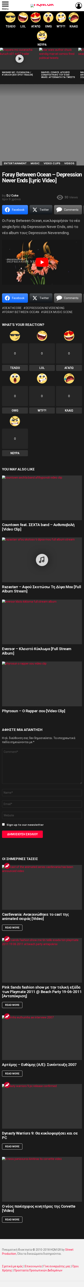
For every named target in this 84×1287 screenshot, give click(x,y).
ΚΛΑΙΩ (74, 26)
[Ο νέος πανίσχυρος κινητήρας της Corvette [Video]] (42, 1179)
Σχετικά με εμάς (12, 1266)
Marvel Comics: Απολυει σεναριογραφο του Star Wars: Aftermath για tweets (58, 75)
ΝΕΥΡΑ (42, 44)
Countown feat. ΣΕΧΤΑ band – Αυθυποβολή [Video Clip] (38, 526)
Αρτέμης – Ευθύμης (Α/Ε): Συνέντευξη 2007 (39, 1064)
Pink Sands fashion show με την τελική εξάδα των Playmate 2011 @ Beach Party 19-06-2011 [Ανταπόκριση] (42, 991)
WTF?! (61, 26)
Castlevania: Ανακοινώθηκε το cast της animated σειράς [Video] (35, 916)
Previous (2, 64)
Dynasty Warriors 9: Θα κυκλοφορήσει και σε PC (40, 1135)
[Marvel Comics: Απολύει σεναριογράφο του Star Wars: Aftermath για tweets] (58, 59)
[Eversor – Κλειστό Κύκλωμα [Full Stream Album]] (42, 622)
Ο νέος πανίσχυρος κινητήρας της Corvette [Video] (38, 1208)
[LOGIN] (78, 6)
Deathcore (13, 308)
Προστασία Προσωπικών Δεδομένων (38, 1270)
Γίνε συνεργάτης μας (57, 1266)
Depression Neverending (45, 308)
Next (82, 64)
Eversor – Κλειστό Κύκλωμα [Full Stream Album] (36, 650)
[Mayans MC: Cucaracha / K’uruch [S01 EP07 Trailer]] (19, 59)
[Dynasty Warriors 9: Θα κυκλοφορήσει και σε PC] (42, 1106)
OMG (48, 26)
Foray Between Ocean (21, 312)
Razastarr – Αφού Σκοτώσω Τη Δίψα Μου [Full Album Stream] (41, 589)
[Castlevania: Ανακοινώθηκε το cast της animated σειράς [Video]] (42, 887)
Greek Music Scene (58, 312)
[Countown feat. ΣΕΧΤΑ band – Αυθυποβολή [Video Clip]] (42, 497)
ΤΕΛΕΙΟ (10, 26)
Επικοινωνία (33, 1266)
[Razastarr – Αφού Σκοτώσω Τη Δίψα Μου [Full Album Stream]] (42, 559)
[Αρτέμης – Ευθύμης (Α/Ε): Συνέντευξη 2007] (42, 1037)
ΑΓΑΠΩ (35, 26)
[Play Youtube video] (42, 262)
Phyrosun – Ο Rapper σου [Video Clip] (33, 711)
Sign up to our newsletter (25, 825)
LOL (23, 26)
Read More (12, 927)
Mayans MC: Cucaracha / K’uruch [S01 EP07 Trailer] (17, 73)
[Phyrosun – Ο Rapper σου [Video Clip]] (42, 683)
